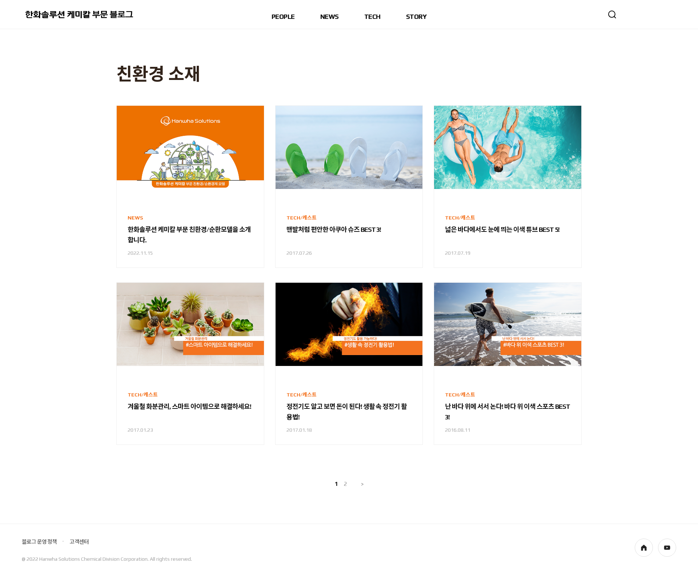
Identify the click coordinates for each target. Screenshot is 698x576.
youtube (667, 548)
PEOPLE (283, 16)
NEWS (329, 16)
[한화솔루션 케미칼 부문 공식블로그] (80, 15)
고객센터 (79, 542)
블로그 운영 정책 (39, 542)
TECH (372, 16)
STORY (416, 16)
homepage (644, 548)
